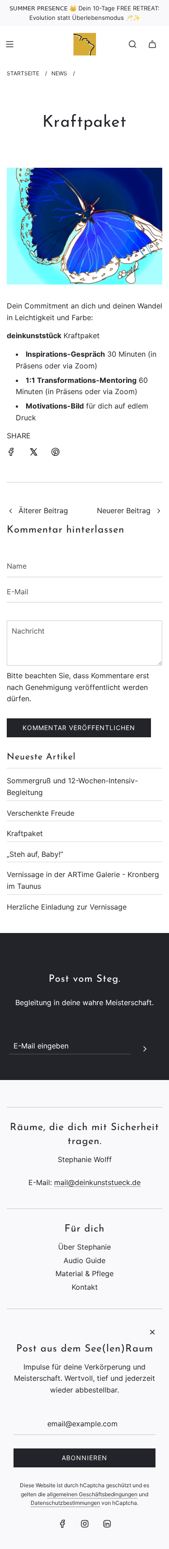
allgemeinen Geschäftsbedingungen (92, 1494)
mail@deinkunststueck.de (97, 1182)
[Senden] (145, 1047)
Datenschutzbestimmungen (65, 1502)
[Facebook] (63, 1524)
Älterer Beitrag (43, 510)
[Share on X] (33, 452)
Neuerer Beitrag (124, 510)
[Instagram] (85, 1524)
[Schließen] (152, 1332)
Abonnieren (84, 1458)
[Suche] (132, 44)
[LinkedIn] (107, 1524)
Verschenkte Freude (40, 813)
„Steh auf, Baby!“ (35, 854)
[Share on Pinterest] (55, 452)
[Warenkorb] (152, 44)
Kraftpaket (25, 833)
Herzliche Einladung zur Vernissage (67, 906)
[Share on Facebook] (11, 452)
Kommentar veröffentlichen (79, 727)
